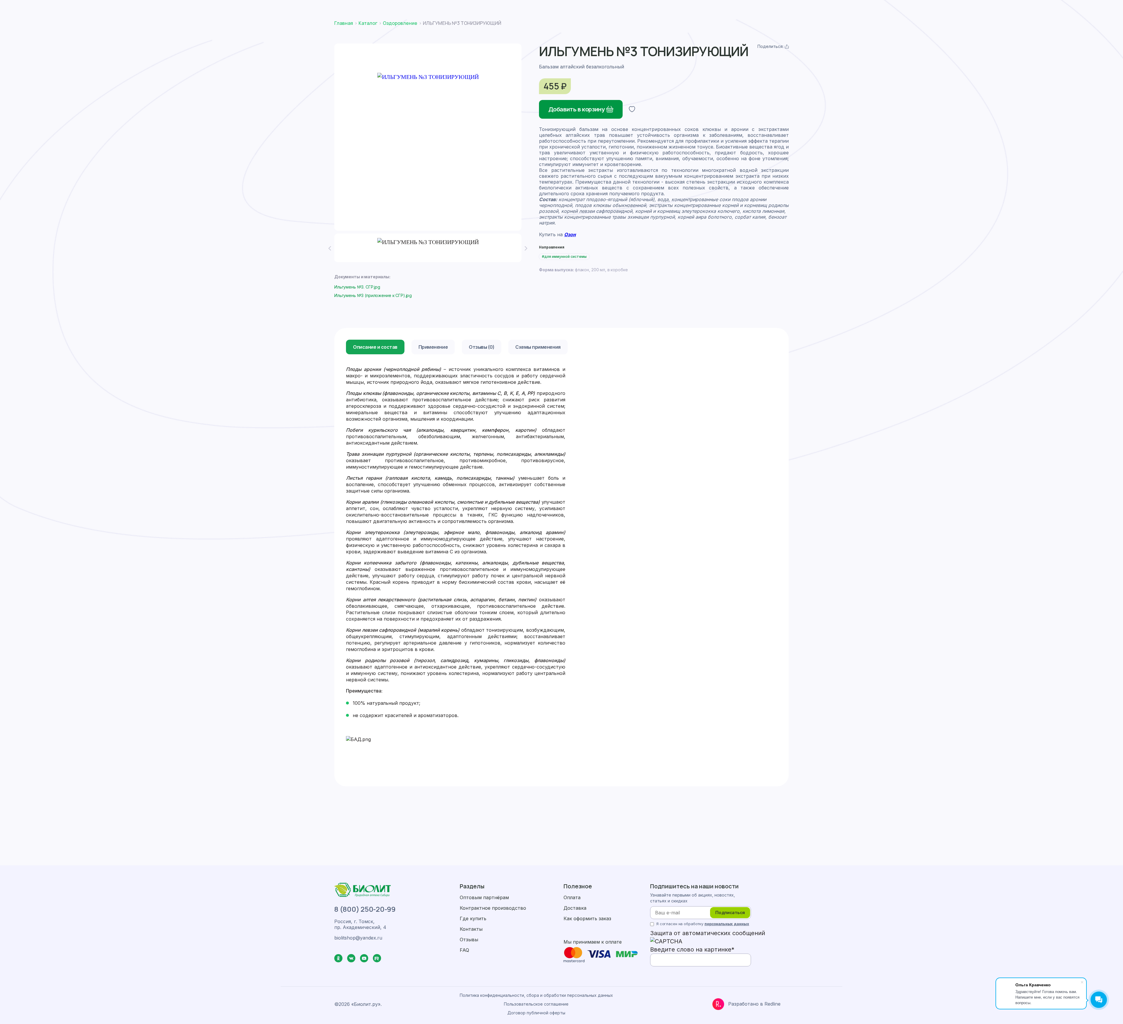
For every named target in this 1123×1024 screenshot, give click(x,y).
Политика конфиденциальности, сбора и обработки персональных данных (536, 995)
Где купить (622, 30)
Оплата (523, 8)
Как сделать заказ (442, 8)
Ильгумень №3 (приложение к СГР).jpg (373, 295)
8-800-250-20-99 (742, 8)
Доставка (489, 8)
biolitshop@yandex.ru (800, 8)
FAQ (464, 950)
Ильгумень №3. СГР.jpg (357, 286)
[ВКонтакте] (773, 46)
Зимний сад (676, 30)
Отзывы (469, 939)
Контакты (710, 30)
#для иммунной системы (564, 256)
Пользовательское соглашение (536, 1003)
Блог (649, 30)
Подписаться (730, 912)
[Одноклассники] (761, 46)
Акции (501, 30)
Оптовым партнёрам (484, 897)
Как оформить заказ (587, 918)
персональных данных (727, 923)
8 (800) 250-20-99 (365, 909)
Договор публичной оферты (536, 1012)
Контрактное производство (493, 908)
